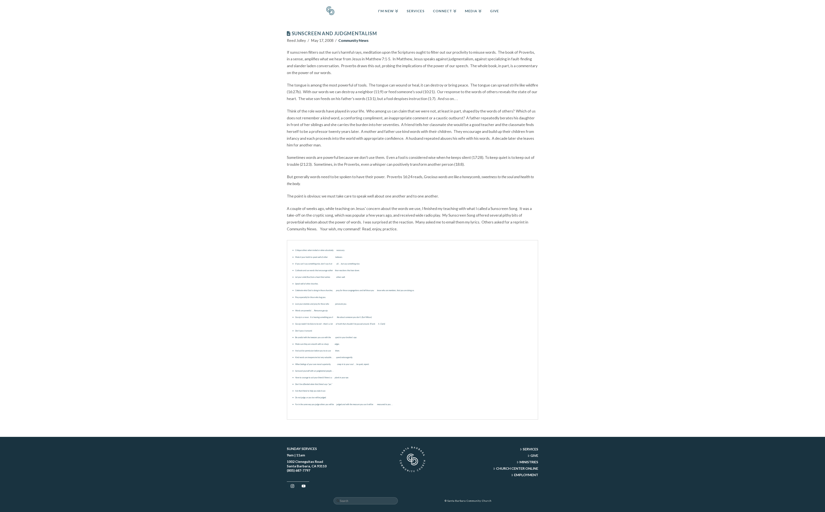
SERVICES (530, 449)
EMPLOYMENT (526, 475)
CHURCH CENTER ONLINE (517, 468)
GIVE (534, 455)
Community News (353, 40)
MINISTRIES (528, 462)
